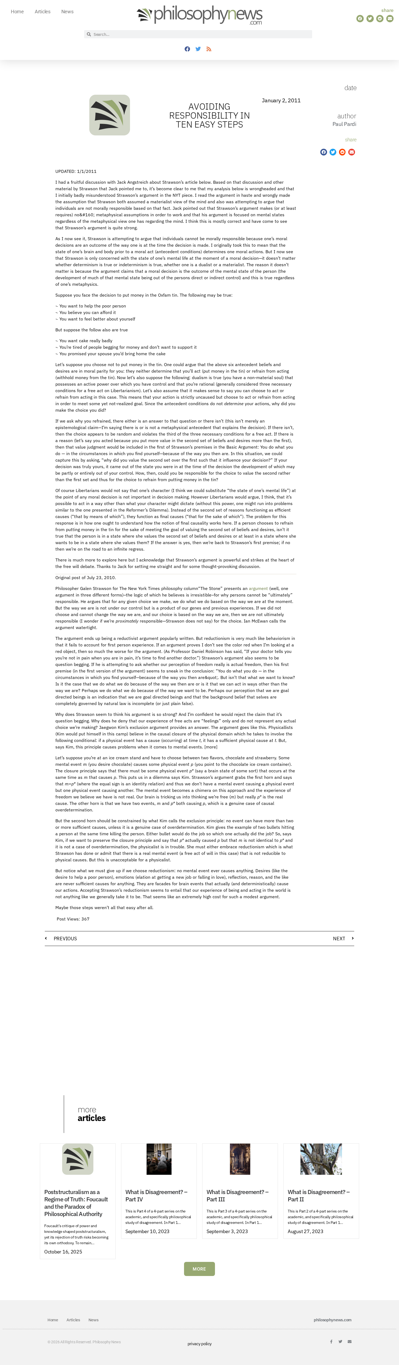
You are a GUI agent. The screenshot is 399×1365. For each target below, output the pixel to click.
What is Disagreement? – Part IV (156, 1195)
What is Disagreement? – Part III (237, 1195)
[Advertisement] (323, 252)
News (67, 11)
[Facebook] (187, 49)
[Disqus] (199, 1019)
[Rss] (209, 49)
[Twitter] (198, 49)
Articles (42, 11)
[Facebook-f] (331, 1342)
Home (17, 11)
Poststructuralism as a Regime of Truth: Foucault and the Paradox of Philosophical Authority (76, 1203)
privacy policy (200, 1343)
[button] (360, 18)
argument (258, 588)
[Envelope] (350, 1342)
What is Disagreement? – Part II (319, 1195)
